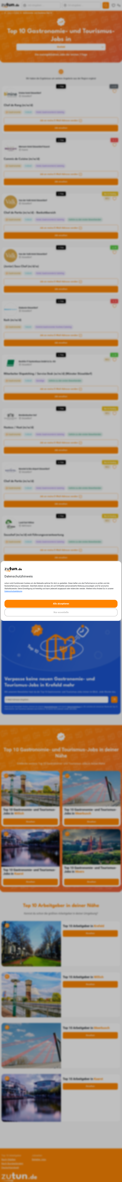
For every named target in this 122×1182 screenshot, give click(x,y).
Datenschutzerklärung (13, 591)
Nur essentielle (61, 612)
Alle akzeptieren (61, 603)
